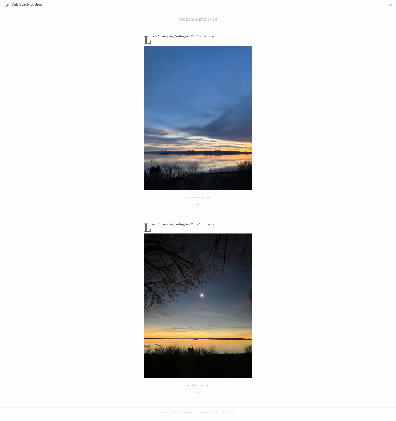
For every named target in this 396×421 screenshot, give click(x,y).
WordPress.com (226, 412)
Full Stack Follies (26, 4)
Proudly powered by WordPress (177, 412)
